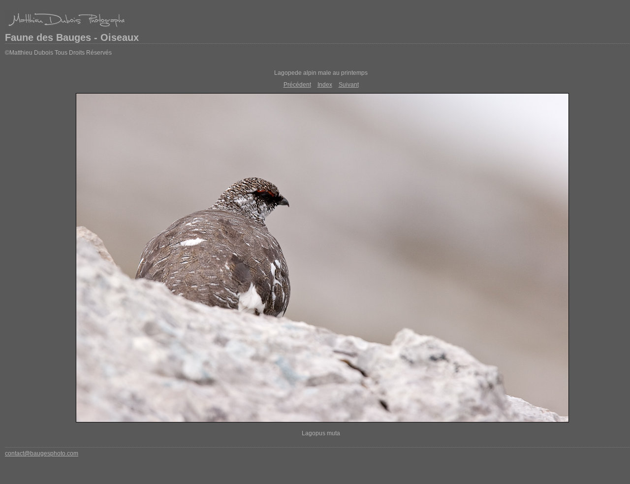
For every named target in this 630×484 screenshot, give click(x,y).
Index (324, 84)
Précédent (297, 84)
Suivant (349, 84)
